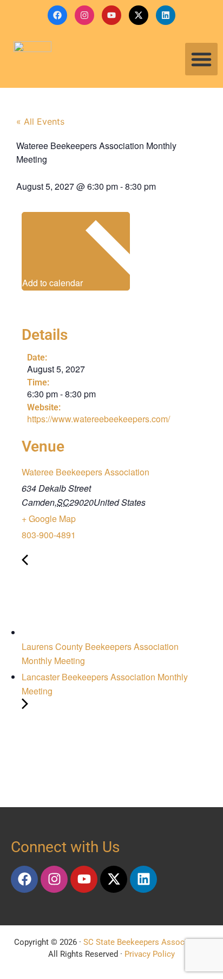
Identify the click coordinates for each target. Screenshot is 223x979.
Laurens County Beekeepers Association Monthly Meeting (100, 653)
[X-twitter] (138, 15)
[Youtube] (111, 15)
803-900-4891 (49, 535)
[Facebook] (57, 15)
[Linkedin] (165, 15)
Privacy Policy (149, 954)
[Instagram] (84, 15)
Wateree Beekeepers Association (85, 472)
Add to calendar (53, 282)
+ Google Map (49, 518)
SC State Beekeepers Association (144, 942)
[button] (201, 59)
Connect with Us (65, 847)
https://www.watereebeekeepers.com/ (98, 419)
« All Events (40, 121)
